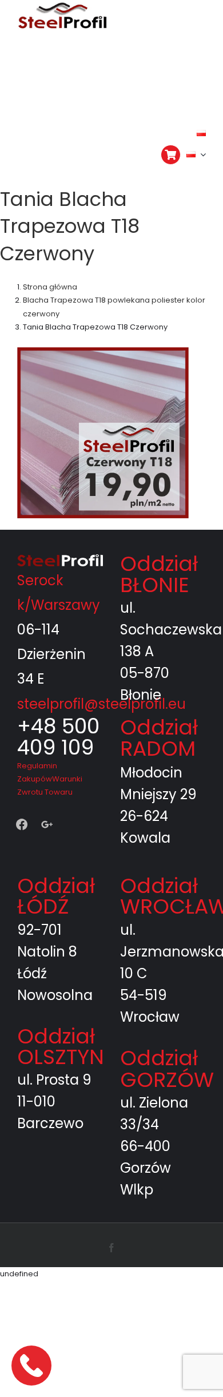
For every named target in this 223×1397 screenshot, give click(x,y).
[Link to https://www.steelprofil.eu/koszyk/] (171, 155)
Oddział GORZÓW (167, 1024)
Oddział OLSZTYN (60, 1002)
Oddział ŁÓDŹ (56, 851)
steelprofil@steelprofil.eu (101, 659)
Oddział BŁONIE (159, 530)
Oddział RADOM (159, 694)
